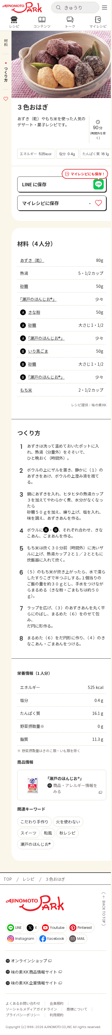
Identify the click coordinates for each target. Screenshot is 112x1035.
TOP (7, 879)
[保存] (5, 98)
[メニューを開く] (104, 7)
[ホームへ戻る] (22, 7)
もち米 (26, 390)
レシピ (28, 879)
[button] (75, 7)
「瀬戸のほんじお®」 (38, 299)
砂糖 (24, 286)
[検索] (58, 7)
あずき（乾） (32, 260)
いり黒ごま (38, 351)
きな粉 (34, 312)
